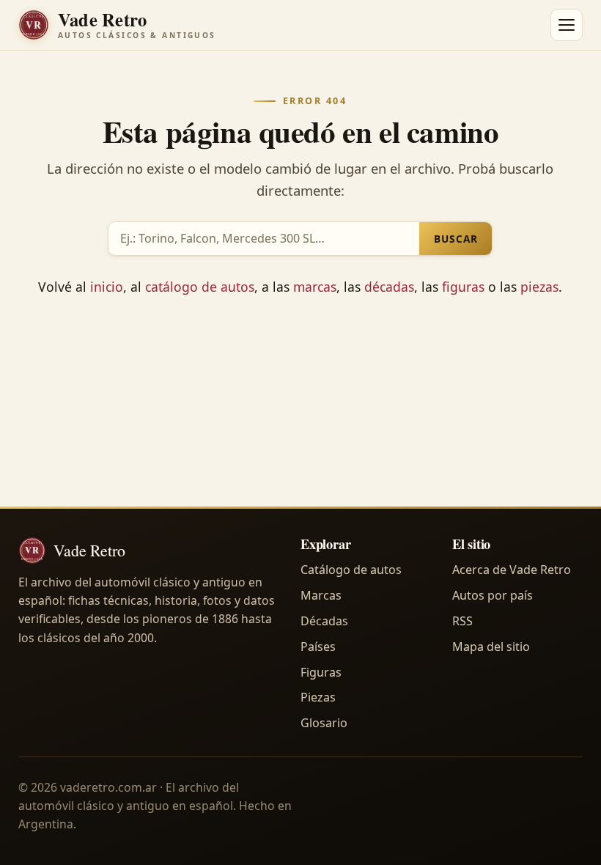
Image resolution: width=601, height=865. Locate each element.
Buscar (455, 239)
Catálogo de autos (351, 570)
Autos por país (492, 595)
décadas (389, 286)
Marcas (321, 595)
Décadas (324, 621)
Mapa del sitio (491, 646)
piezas (539, 286)
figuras (463, 286)
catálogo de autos (199, 286)
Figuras (321, 672)
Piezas (318, 697)
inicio (106, 286)
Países (318, 646)
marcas (314, 286)
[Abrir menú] (566, 25)
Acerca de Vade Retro (511, 570)
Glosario (323, 723)
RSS (462, 621)
